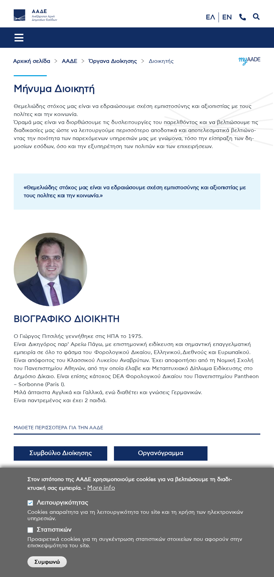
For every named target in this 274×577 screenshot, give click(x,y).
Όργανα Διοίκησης (113, 61)
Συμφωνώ (47, 562)
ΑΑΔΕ (69, 61)
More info (101, 488)
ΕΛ (210, 17)
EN (227, 17)
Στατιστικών (54, 530)
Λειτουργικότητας (62, 503)
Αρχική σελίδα (31, 61)
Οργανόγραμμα (160, 453)
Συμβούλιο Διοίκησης (60, 453)
